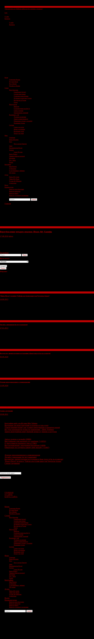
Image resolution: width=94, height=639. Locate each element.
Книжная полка (9, 187)
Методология (13, 104)
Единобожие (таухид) (20, 92)
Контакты (7, 19)
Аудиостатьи (12, 183)
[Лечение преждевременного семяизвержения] (17, 377)
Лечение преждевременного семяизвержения (15, 382)
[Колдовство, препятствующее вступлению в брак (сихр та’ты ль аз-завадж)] (17, 348)
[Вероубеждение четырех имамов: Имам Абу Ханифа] (17, 225)
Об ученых (12, 173)
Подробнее (4, 253)
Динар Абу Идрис (14, 179)
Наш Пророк (13, 166)
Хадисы (11, 150)
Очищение (12, 137)
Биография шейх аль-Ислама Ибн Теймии (21, 423)
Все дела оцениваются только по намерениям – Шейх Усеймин (29, 430)
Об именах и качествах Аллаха (23, 98)
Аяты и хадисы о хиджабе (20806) (18, 439)
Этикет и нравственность (21, 119)
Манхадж (16, 106)
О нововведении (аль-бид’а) (22, 108)
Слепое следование (6, 411)
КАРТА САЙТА (11, 497)
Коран (6, 77)
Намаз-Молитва (13, 139)
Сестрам (11, 125)
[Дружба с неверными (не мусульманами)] (17, 319)
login (6, 13)
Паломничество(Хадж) (15, 148)
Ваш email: (4, 471)
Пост (10, 142)
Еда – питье (12, 160)
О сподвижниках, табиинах (17, 171)
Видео (6, 185)
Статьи (6, 88)
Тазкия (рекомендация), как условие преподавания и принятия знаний (32, 427)
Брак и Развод (13, 154)
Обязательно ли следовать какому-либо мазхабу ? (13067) (27, 447)
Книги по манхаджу (15, 191)
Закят (10, 146)
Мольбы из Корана (14, 86)
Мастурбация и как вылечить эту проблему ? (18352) (25, 441)
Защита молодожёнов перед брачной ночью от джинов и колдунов (31, 432)
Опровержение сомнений (21, 113)
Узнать (3, 268)
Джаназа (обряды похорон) (17, 156)
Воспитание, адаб (14, 115)
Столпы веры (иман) (20, 94)
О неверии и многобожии (21, 96)
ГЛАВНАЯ (9, 493)
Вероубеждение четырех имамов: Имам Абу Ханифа (26, 232)
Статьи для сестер (19, 127)
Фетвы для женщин (19, 129)
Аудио (6, 175)
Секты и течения (9, 7)
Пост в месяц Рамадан (20, 144)
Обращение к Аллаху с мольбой (23, 121)
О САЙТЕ (9, 495)
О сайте (7, 16)
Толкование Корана (14, 79)
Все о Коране (13, 84)
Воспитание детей (19, 131)
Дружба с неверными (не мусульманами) (14, 324)
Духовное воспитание (20, 117)
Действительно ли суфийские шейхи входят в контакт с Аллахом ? (24, 9)
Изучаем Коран (13, 82)
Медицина (12, 158)
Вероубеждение (13, 90)
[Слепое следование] (17, 405)
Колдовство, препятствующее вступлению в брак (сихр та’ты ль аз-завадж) (25, 353)
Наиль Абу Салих (14, 177)
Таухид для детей (19, 133)
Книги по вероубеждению (16, 189)
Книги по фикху (13, 193)
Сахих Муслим (18, 152)
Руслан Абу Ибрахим (15, 181)
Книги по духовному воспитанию (18, 195)
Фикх (6, 135)
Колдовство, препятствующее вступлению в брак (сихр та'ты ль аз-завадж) (34, 459)
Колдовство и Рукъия (20, 100)
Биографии (8, 164)
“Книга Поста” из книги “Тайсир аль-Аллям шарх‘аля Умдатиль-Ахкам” (25, 296)
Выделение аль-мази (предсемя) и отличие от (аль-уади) (26, 425)
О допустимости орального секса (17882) (21, 443)
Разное (16, 102)
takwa (11, 236)
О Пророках (12, 168)
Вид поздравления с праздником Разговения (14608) (25, 445)
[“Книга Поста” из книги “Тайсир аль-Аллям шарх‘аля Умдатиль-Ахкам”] (17, 290)
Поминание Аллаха (19, 123)
